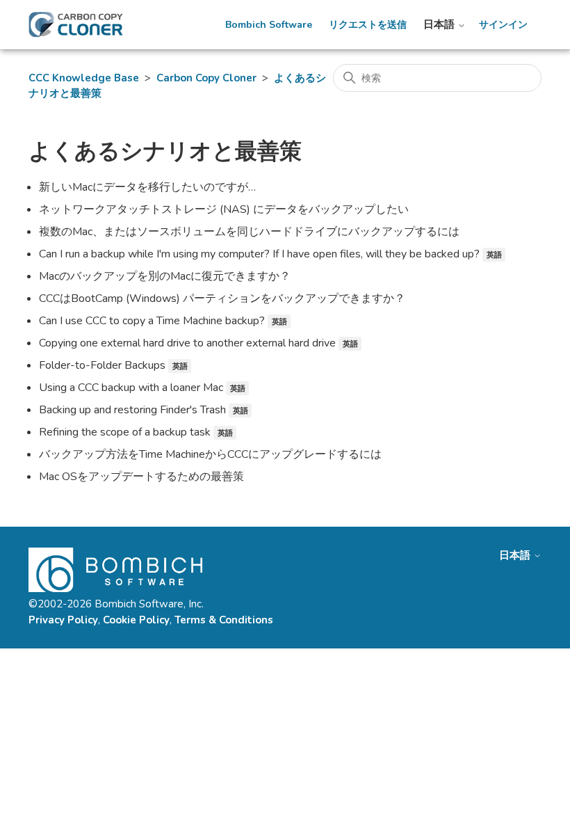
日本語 (440, 24)
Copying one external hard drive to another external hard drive (187, 343)
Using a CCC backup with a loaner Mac (131, 387)
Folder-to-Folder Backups (102, 365)
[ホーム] (75, 25)
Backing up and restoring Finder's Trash (132, 409)
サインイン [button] (503, 25)
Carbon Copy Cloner (206, 78)
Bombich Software (268, 25)
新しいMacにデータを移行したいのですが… (147, 187)
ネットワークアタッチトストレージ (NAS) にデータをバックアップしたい (224, 209)
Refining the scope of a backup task (125, 432)
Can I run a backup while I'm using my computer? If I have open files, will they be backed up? (259, 254)
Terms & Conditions (223, 620)
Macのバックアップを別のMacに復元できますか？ (165, 276)
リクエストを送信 (368, 25)
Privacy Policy (63, 620)
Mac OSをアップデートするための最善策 (141, 476)
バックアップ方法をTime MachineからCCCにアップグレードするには (210, 454)
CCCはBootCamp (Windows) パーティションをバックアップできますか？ (222, 298)
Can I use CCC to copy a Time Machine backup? (152, 320)
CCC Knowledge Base (83, 78)
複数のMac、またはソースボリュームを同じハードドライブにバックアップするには (249, 231)
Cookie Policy (136, 620)
